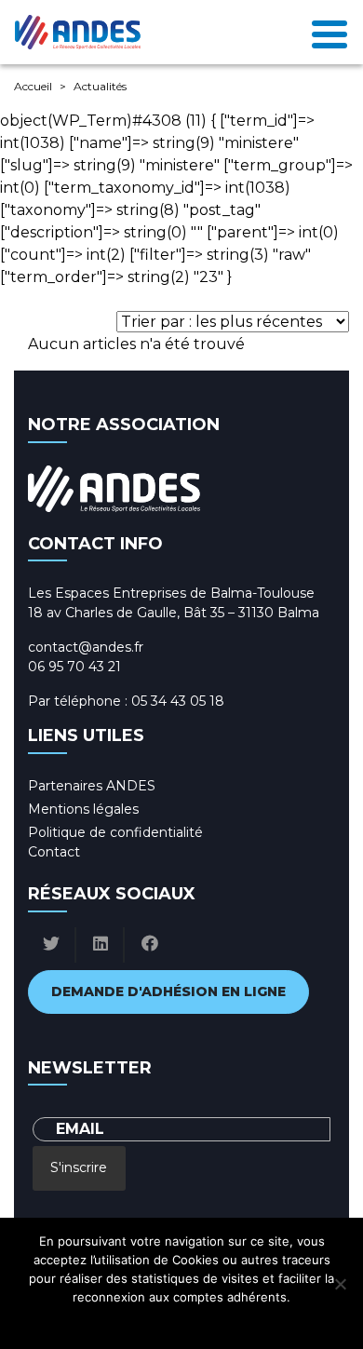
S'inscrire (78, 1167)
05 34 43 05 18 (177, 701)
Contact (54, 851)
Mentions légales (83, 809)
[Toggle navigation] (329, 32)
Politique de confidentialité (115, 832)
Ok (99, 1321)
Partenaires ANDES (91, 785)
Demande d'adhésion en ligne (168, 991)
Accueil (33, 86)
